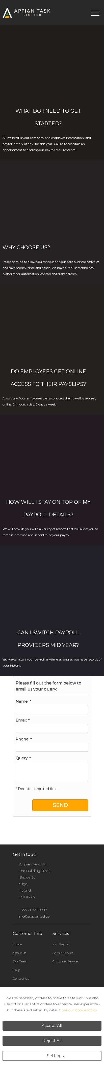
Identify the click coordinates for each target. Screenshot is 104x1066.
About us (19, 953)
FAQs (16, 970)
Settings (55, 1055)
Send (60, 805)
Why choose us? (26, 247)
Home (17, 944)
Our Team (20, 961)
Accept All (52, 1025)
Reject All (52, 1040)
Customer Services (66, 961)
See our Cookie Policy (79, 1010)
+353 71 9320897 (33, 909)
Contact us (21, 978)
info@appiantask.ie (33, 916)
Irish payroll (61, 944)
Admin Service (63, 953)
